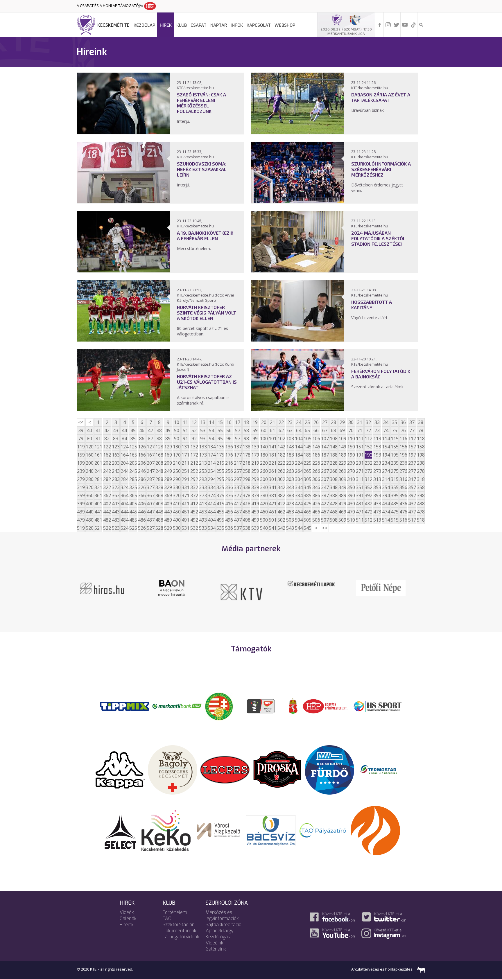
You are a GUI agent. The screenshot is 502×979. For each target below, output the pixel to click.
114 (386, 438)
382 (281, 495)
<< (80, 422)
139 (255, 446)
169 (168, 455)
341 (272, 487)
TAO (167, 918)
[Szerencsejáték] (124, 706)
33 (377, 422)
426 (316, 503)
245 (133, 471)
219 (255, 463)
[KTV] (181, 591)
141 (272, 446)
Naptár (218, 25)
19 (255, 422)
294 (211, 479)
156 (403, 446)
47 (150, 430)
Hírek (166, 25)
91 (185, 438)
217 (237, 463)
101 (272, 438)
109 (342, 438)
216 (229, 463)
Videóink (214, 943)
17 (237, 422)
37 (412, 422)
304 (298, 479)
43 (115, 430)
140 (264, 446)
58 (246, 430)
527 (150, 528)
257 (237, 471)
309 (342, 479)
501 (272, 520)
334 (211, 487)
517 (412, 520)
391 (359, 495)
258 (246, 471)
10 (176, 422)
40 (89, 430)
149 (342, 446)
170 (176, 455)
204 (124, 463)
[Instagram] (388, 24)
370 (176, 495)
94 (211, 438)
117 (412, 438)
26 (316, 422)
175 (220, 455)
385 (307, 495)
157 (412, 446)
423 (290, 503)
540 (264, 528)
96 (229, 438)
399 (81, 503)
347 (325, 487)
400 (89, 503)
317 (412, 479)
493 (203, 520)
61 (272, 430)
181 (272, 455)
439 (81, 512)
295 (220, 479)
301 (272, 479)
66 (316, 430)
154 (386, 446)
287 (150, 479)
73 (377, 430)
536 (229, 528)
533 (203, 528)
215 (220, 463)
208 (159, 463)
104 (298, 438)
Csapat (199, 25)
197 (412, 455)
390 (351, 495)
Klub (181, 25)
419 (255, 503)
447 (150, 512)
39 (80, 430)
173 (203, 455)
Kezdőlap (144, 25)
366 (142, 495)
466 (316, 512)
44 (124, 430)
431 (359, 503)
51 (185, 430)
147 (325, 446)
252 (194, 471)
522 (107, 528)
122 (107, 446)
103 (290, 438)
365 (133, 495)
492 (194, 520)
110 (351, 438)
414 (211, 503)
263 (290, 471)
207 (150, 463)
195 (394, 455)
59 (255, 430)
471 (359, 512)
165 (133, 455)
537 (237, 528)
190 (351, 455)
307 (325, 479)
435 (394, 503)
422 (281, 503)
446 (142, 512)
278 (420, 471)
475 (394, 512)
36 (403, 422)
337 (237, 487)
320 (89, 487)
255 (220, 471)
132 (194, 446)
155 (394, 446)
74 (385, 430)
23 (290, 422)
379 (255, 495)
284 (124, 479)
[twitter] (396, 24)
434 (386, 503)
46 (141, 430)
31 (359, 422)
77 (412, 430)
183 (290, 455)
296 (229, 479)
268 (333, 471)
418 (246, 503)
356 (403, 487)
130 (176, 446)
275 (394, 471)
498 (246, 520)
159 (81, 455)
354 (386, 487)
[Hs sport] (377, 706)
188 (333, 455)
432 (368, 503)
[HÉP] (325, 706)
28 (333, 422)
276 (403, 471)
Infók (237, 25)
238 (420, 463)
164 (124, 455)
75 (394, 430)
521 (98, 528)
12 (194, 422)
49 (168, 430)
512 (368, 520)
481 (98, 520)
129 (168, 446)
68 (333, 430)
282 (107, 479)
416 (229, 503)
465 (307, 512)
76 (403, 430)
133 (203, 446)
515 (394, 520)
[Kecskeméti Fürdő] (329, 769)
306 (316, 479)
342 (281, 487)
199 (81, 463)
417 (237, 503)
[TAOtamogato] (323, 830)
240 (89, 471)
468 (333, 512)
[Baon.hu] (111, 587)
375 (220, 495)
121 (98, 446)
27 (324, 422)
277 (412, 471)
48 (159, 430)
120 (89, 446)
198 (420, 455)
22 (281, 422)
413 (203, 503)
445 (133, 512)
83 (115, 438)
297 (237, 479)
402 (107, 503)
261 (272, 471)
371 (185, 495)
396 (403, 495)
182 (281, 455)
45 (133, 430)
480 (89, 520)
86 (141, 438)
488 (159, 520)
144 (298, 446)
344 (298, 487)
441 (98, 512)
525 (133, 528)
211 (185, 463)
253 (203, 471)
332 (194, 487)
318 (420, 479)
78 (420, 430)
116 (403, 438)
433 (377, 503)
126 (142, 446)
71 (359, 430)
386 (316, 495)
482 (107, 520)
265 (307, 471)
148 (333, 446)
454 (211, 512)
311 (359, 479)
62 (281, 430)
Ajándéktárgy (220, 931)
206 (142, 463)
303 (290, 479)
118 (420, 438)
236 (403, 463)
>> (324, 528)
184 (298, 455)
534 (211, 528)
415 (220, 503)
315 (394, 479)
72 (368, 430)
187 (325, 455)
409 (168, 503)
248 (159, 471)
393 (377, 495)
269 (342, 471)
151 (359, 446)
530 (176, 528)
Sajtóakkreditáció (223, 924)
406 (142, 503)
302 (281, 479)
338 (246, 487)
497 (237, 520)
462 (281, 512)
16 (229, 422)
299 (255, 479)
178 (246, 455)
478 (420, 512)
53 (202, 430)
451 (185, 512)
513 (377, 520)
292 (194, 479)
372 (194, 495)
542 (281, 528)
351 (359, 487)
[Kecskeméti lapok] (251, 583)
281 (98, 479)
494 (211, 520)
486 (142, 520)
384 (298, 495)
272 (368, 471)
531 (185, 528)
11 (185, 422)
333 (203, 487)
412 (194, 503)
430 (351, 503)
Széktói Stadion (179, 924)
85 (133, 438)
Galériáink (216, 949)
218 (246, 463)
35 (394, 422)
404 (124, 503)
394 (386, 495)
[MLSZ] (219, 706)
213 (203, 463)
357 (412, 487)
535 (220, 528)
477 (412, 512)
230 (351, 463)
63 (290, 430)
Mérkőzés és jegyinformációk (222, 915)
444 (124, 512)
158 (420, 446)
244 (124, 471)
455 (220, 512)
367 (150, 495)
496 (229, 520)
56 (229, 430)
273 (377, 471)
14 (211, 422)
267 (325, 471)
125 (133, 446)
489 (168, 520)
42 (107, 430)
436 (403, 503)
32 (368, 422)
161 (98, 455)
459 (255, 512)
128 (159, 446)
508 (333, 520)
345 (307, 487)
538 (246, 528)
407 (150, 503)
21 (272, 422)
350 (351, 487)
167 (150, 455)
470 (351, 512)
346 (316, 487)
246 (142, 471)
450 (176, 512)
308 (333, 479)
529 (168, 528)
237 (412, 463)
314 (386, 479)
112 (368, 438)
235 (394, 463)
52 (194, 430)
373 (203, 495)
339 (255, 487)
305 (307, 479)
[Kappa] (120, 769)
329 (168, 487)
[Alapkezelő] (218, 830)
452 (194, 512)
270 (351, 471)
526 (142, 528)
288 (159, 479)
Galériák (128, 918)
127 (150, 446)
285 (133, 479)
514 (386, 520)
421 (272, 503)
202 (107, 463)
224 (298, 463)
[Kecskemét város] (293, 706)
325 (133, 487)
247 (150, 471)
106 (316, 438)
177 (237, 455)
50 (176, 430)
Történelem (175, 912)
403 (115, 503)
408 (159, 503)
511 (359, 520)
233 (377, 463)
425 (307, 503)
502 (281, 520)
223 (290, 463)
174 (211, 455)
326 (142, 487)
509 (342, 520)
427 (325, 503)
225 (307, 463)
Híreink (127, 924)
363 (115, 495)
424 (298, 503)
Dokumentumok (179, 931)
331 (185, 487)
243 (115, 471)
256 (229, 471)
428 (333, 503)
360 (89, 495)
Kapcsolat (259, 25)
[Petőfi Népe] (320, 587)
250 (176, 471)
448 (159, 512)
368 (159, 495)
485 (133, 520)
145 (307, 446)
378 (246, 495)
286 (142, 479)
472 (368, 512)
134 (211, 446)
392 (368, 495)
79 (80, 438)
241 (98, 471)
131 (185, 446)
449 (168, 512)
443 (115, 512)
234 (386, 463)
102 (281, 438)
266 (316, 471)
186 (316, 455)
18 (246, 422)
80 (89, 438)
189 (342, 455)
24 (298, 422)
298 (246, 479)
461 (272, 512)
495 (220, 520)
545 (307, 528)
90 (176, 438)
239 (81, 471)
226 (316, 463)
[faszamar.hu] (419, 969)
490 (176, 520)
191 (359, 455)
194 (386, 455)
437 (412, 503)
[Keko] (166, 830)
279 (81, 479)
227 (325, 463)
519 (81, 528)
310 (351, 479)
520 (89, 528)
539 (255, 528)
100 (264, 438)
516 (403, 520)
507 (325, 520)
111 (359, 438)
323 (115, 487)
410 (176, 503)
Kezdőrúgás (218, 937)
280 (89, 479)
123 (115, 446)
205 (133, 463)
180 (264, 455)
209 (168, 463)
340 (264, 487)
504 (298, 520)
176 (229, 455)
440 (89, 512)
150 (351, 446)
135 (220, 446)
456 (229, 512)
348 (333, 487)
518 (420, 520)
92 (194, 438)
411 (185, 503)
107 (325, 438)
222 (281, 463)
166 (142, 455)
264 (298, 471)
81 (98, 438)
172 (194, 455)
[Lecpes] (225, 769)
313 (377, 479)
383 (290, 495)
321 (98, 487)
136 (229, 446)
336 (229, 487)
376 (229, 495)
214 (211, 463)
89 (168, 438)
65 (307, 430)
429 (342, 503)
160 (89, 455)
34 (385, 422)
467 (325, 512)
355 (394, 487)
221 (272, 463)
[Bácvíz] (270, 830)
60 (263, 430)
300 (264, 479)
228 (333, 463)
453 (203, 512)
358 (420, 487)
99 (255, 438)
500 (264, 520)
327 (150, 487)
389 (342, 495)
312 (368, 479)
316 (403, 479)
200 (89, 463)
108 (333, 438)
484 (124, 520)
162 (107, 455)
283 (115, 479)
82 (107, 438)
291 (185, 479)
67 (324, 430)
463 (290, 512)
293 (203, 479)
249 (168, 471)
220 (264, 463)
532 (194, 528)
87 (150, 438)
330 (176, 487)
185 (307, 455)
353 (377, 487)
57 (237, 430)
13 (202, 422)
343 (290, 487)
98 (246, 438)
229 (342, 463)
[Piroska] (277, 769)
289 (168, 479)
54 (211, 430)
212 (194, 463)
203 (115, 463)
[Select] (120, 830)
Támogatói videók (181, 937)
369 (168, 495)
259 (255, 471)
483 (115, 520)
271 (359, 471)
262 (281, 471)
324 (124, 487)
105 (307, 438)
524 (124, 528)
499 (255, 520)
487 (150, 520)
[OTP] (177, 706)
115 (394, 438)
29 (342, 422)
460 (264, 512)
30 (351, 422)
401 (98, 503)
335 (220, 487)
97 (237, 438)
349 (342, 487)
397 (412, 495)
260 (264, 471)
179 (255, 455)
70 (351, 430)
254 (211, 471)
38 (420, 422)
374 (211, 495)
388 (333, 495)
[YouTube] (405, 24)
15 (220, 422)
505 (307, 520)
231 (359, 463)
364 (124, 495)
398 (420, 495)
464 (298, 512)
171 (185, 455)
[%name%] (123, 132)
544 (298, 528)
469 (342, 512)
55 (220, 430)
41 (98, 430)
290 (176, 479)
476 (403, 512)
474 (386, 512)
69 (342, 430)
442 (107, 512)
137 (237, 446)
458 (246, 512)
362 (107, 495)
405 (133, 503)
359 (81, 495)
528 (159, 528)
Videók (127, 912)
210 (176, 463)
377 (237, 495)
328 (159, 487)
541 (272, 528)
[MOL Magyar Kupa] (261, 706)
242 (107, 471)
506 (316, 520)
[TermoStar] (381, 769)
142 (281, 446)
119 (81, 446)
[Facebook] (379, 24)
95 (220, 438)
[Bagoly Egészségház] (172, 769)
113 (377, 438)
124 (124, 446)
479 (81, 520)
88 (159, 438)
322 (107, 487)
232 (368, 463)
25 (307, 422)
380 (264, 495)
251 (185, 471)
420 (264, 503)
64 (298, 430)
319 (81, 487)
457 (237, 512)
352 (368, 487)
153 (377, 446)
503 (290, 520)
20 (263, 422)
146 (316, 446)
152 (368, 446)
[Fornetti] (375, 830)
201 (98, 463)
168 (159, 455)
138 (246, 446)
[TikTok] (413, 24)
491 (185, 520)
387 (325, 495)
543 (290, 528)
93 (202, 438)
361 (98, 495)
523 (115, 528)
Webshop (285, 25)
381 (272, 495)
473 (377, 512)
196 (403, 455)
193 (377, 455)
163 (115, 455)
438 (420, 503)
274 (386, 471)
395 (394, 495)
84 (124, 438)
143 (290, 446)
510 (351, 520)
